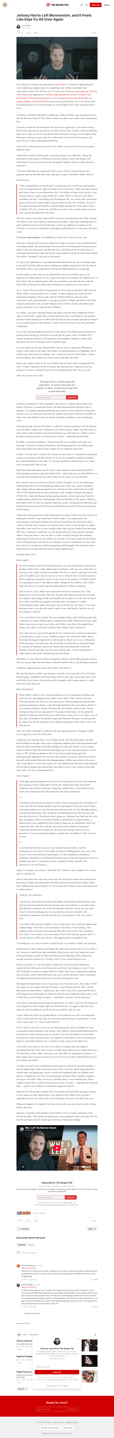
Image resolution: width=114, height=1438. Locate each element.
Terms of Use (67, 1377)
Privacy (55, 1422)
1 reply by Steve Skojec (32, 1313)
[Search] (81, 5)
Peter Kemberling (28, 1265)
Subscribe (96, 5)
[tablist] (26, 1245)
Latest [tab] (25, 1335)
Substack (46, 1433)
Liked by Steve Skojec (30, 1268)
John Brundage (27, 1284)
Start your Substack (51, 1428)
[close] (78, 1339)
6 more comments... (23, 1323)
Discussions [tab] (33, 1335)
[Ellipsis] (96, 1265)
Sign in (107, 5)
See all (21, 1389)
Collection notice (71, 1422)
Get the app (67, 1428)
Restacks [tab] (31, 1245)
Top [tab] (19, 1335)
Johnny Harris (60, 84)
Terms (61, 1422)
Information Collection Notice (56, 1379)
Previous (25, 1229)
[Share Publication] (86, 5)
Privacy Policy (73, 1379)
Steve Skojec (26, 25)
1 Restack (42, 1213)
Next (91, 1229)
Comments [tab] (22, 1245)
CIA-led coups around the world (60, 94)
